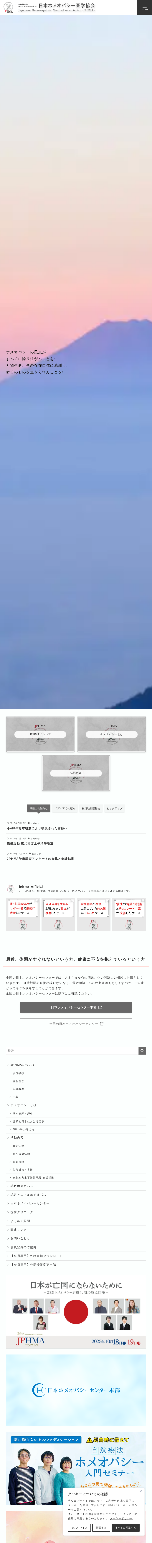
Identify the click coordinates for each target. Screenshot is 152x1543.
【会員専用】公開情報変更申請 (33, 1264)
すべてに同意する (125, 1527)
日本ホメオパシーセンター (30, 1203)
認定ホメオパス (22, 1185)
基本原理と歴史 (23, 1113)
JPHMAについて (23, 1064)
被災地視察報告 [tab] (91, 808)
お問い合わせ (20, 1238)
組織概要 (18, 1089)
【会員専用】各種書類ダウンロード (37, 1255)
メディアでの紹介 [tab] (64, 808)
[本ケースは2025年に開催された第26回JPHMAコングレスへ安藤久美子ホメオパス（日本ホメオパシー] (58, 914)
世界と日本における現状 (29, 1121)
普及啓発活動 (21, 1153)
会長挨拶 (18, 1073)
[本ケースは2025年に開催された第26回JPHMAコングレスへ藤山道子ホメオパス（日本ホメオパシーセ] (129, 914)
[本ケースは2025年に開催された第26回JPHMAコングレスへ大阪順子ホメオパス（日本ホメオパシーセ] (23, 914)
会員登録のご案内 (24, 1247)
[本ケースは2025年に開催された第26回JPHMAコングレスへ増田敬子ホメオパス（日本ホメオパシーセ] (93, 914)
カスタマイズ (79, 1527)
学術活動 (18, 1146)
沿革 (16, 1096)
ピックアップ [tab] (114, 808)
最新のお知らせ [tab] (39, 808)
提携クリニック (22, 1212)
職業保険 (18, 1161)
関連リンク (19, 1229)
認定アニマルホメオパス (29, 1194)
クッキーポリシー (121, 1518)
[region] (104, 1512)
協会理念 (18, 1081)
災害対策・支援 (23, 1169)
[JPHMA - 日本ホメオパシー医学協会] (49, 7)
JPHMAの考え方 (23, 1129)
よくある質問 (20, 1221)
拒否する (101, 1527)
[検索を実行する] (142, 1051)
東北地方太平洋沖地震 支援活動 (33, 1177)
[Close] (140, 1491)
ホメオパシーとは (24, 1105)
